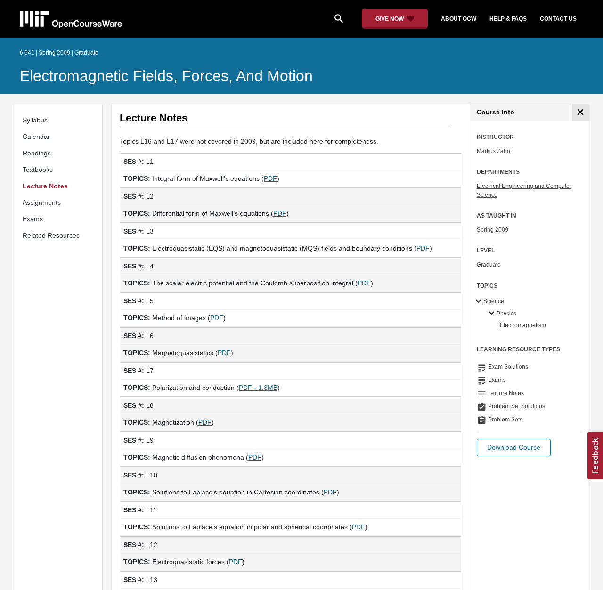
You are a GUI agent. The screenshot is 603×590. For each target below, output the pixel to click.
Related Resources (51, 235)
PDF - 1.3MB (258, 387)
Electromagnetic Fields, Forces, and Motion (166, 75)
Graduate (489, 264)
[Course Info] (580, 112)
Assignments (42, 202)
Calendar (36, 136)
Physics (506, 313)
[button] (514, 447)
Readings (37, 153)
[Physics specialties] (493, 313)
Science (493, 301)
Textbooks (38, 169)
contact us (558, 19)
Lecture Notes (45, 186)
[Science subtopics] (479, 302)
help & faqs (508, 19)
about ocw (458, 19)
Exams (33, 219)
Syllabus (35, 120)
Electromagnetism (523, 325)
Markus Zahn (493, 151)
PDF (270, 178)
